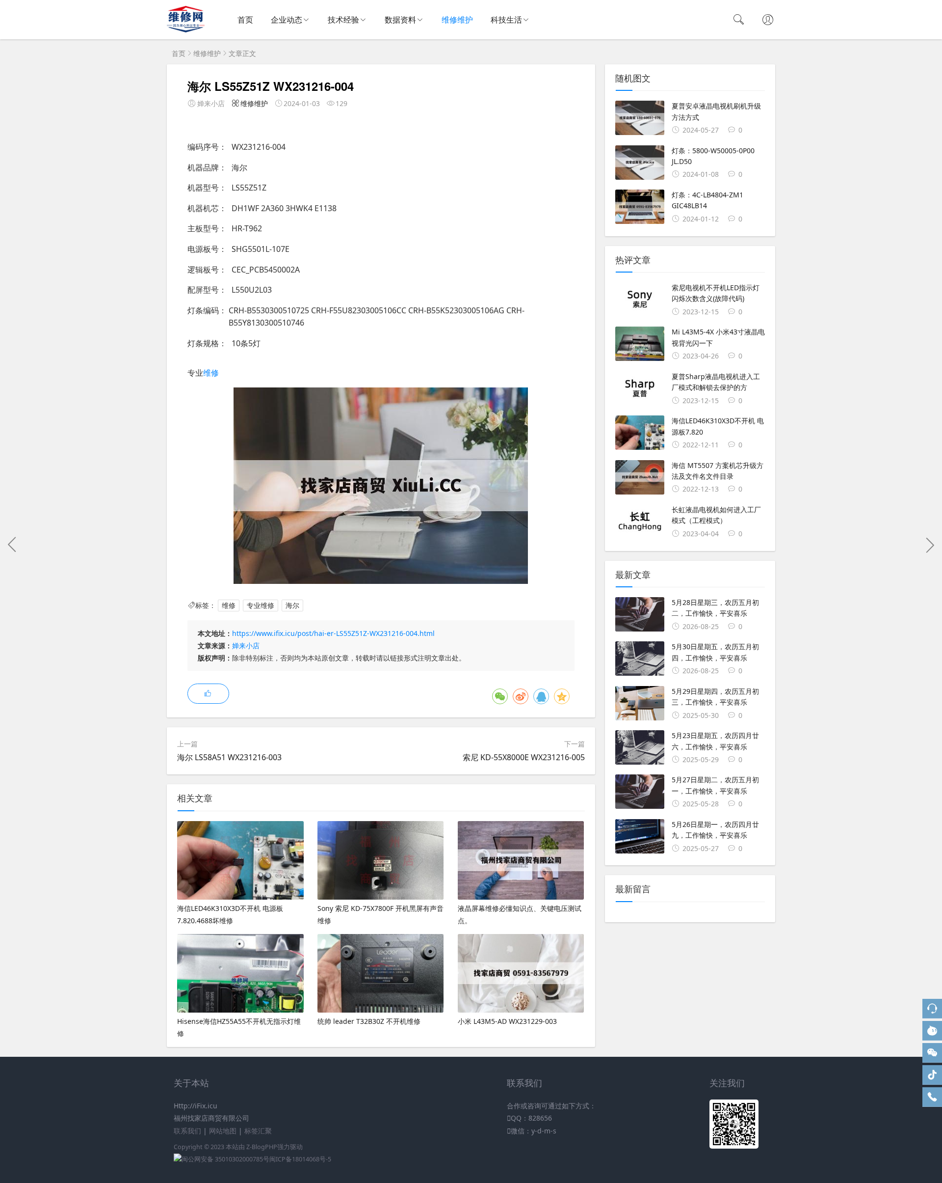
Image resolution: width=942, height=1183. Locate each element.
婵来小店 (246, 645)
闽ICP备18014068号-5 (300, 1159)
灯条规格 (203, 343)
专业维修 (260, 605)
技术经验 (343, 19)
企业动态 (286, 19)
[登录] (768, 20)
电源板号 (203, 249)
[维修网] (186, 29)
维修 (211, 372)
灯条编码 (203, 310)
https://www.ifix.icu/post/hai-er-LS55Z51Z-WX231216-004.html (333, 633)
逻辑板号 (203, 269)
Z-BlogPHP (261, 1147)
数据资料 (400, 19)
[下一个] (929, 544)
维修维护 (457, 19)
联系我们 (187, 1130)
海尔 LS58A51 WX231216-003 (229, 757)
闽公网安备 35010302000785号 (225, 1159)
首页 (245, 19)
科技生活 (506, 19)
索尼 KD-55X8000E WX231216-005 (524, 757)
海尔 (292, 605)
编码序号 (203, 146)
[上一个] (12, 544)
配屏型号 (203, 289)
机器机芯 (203, 208)
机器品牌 (203, 167)
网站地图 (222, 1130)
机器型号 (203, 187)
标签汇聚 (258, 1130)
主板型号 (203, 228)
